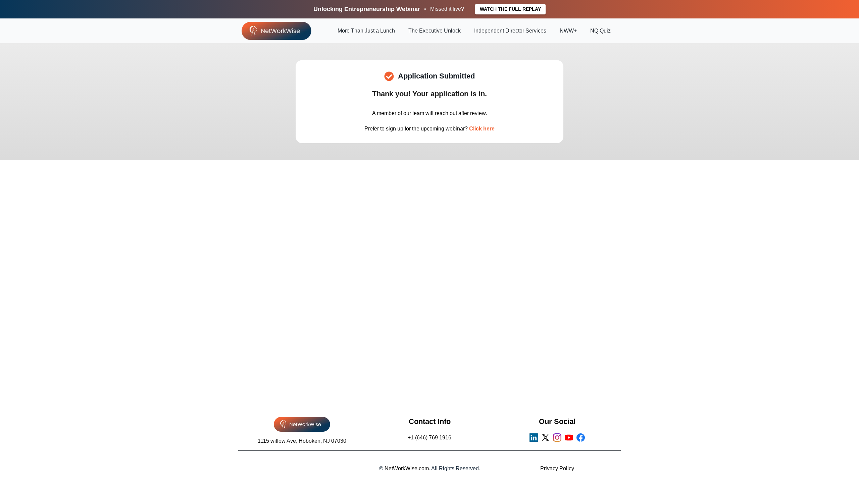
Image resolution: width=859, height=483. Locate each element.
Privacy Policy (557, 468)
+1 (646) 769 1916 (429, 437)
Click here (482, 128)
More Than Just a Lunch (366, 31)
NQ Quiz (600, 31)
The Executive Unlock (434, 31)
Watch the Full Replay (510, 9)
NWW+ (568, 31)
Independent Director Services (510, 31)
